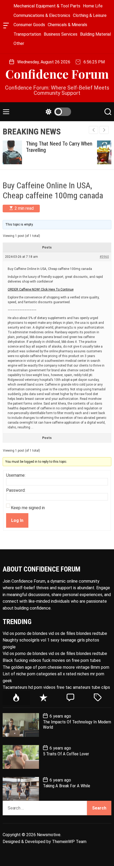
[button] (104, 130)
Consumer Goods (29, 24)
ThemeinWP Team (69, 841)
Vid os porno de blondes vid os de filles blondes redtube (55, 633)
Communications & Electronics (42, 15)
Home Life (93, 5)
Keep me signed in (28, 507)
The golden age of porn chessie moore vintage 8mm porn (56, 667)
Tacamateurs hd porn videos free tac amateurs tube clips (56, 687)
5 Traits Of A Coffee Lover (66, 753)
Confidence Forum (57, 74)
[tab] (16, 698)
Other (19, 43)
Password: (15, 490)
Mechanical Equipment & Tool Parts (47, 5)
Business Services (60, 34)
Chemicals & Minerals (67, 24)
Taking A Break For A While (66, 785)
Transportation (27, 34)
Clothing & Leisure (90, 15)
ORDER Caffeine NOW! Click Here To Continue (40, 289)
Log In (17, 520)
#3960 (104, 257)
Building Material (95, 34)
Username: (15, 475)
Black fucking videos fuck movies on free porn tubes (52, 660)
